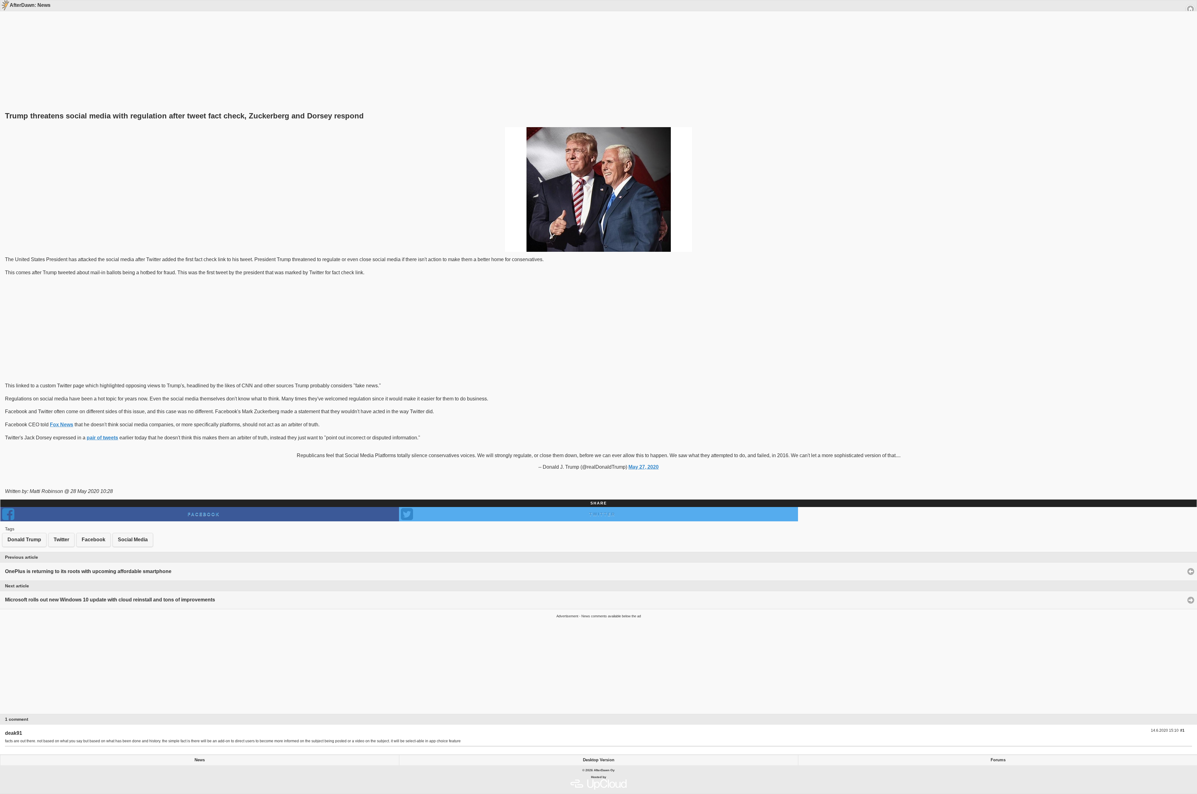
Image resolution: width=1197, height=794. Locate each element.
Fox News (61, 424)
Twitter (602, 514)
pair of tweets (102, 437)
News (200, 760)
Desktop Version (598, 760)
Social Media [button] (133, 539)
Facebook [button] (93, 539)
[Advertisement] (596, 50)
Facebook (204, 514)
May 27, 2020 (643, 467)
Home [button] (1190, 9)
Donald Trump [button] (24, 539)
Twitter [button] (61, 539)
